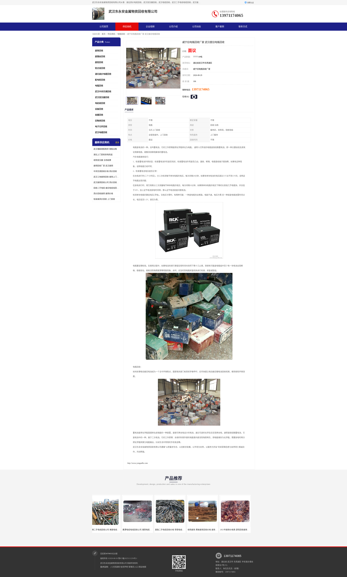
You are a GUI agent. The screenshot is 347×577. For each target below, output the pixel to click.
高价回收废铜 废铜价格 (103, 194)
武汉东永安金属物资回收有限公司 (113, 563)
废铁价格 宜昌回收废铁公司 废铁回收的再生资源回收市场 (247, 530)
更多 (117, 142)
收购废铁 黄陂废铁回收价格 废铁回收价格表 (176, 530)
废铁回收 (99, 51)
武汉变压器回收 (102, 97)
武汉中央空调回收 (103, 91)
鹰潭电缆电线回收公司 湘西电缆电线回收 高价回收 (114, 530)
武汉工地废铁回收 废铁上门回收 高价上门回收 (106, 177)
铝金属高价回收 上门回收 (104, 199)
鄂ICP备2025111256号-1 (127, 558)
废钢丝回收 (100, 56)
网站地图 (142, 567)
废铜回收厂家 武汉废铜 (103, 166)
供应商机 (127, 26)
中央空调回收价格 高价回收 (105, 171)
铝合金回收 (100, 68)
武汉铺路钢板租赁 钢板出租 (105, 149)
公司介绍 (173, 26)
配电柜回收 (100, 80)
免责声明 (124, 567)
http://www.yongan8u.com (137, 463)
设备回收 (99, 109)
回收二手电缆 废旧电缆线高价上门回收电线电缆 (106, 188)
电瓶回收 (121, 34)
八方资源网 (115, 567)
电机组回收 (100, 103)
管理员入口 (133, 567)
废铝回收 (99, 62)
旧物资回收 (100, 121)
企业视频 (150, 26)
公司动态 (196, 26)
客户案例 (219, 26)
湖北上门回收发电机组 (103, 155)
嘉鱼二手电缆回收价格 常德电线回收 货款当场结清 (146, 530)
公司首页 (103, 26)
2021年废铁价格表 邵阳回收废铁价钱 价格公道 (209, 530)
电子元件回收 (101, 126)
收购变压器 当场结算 (102, 160)
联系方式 (243, 26)
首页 (103, 34)
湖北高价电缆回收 (103, 74)
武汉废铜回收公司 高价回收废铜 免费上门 (106, 182)
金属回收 (99, 115)
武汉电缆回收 (101, 132)
